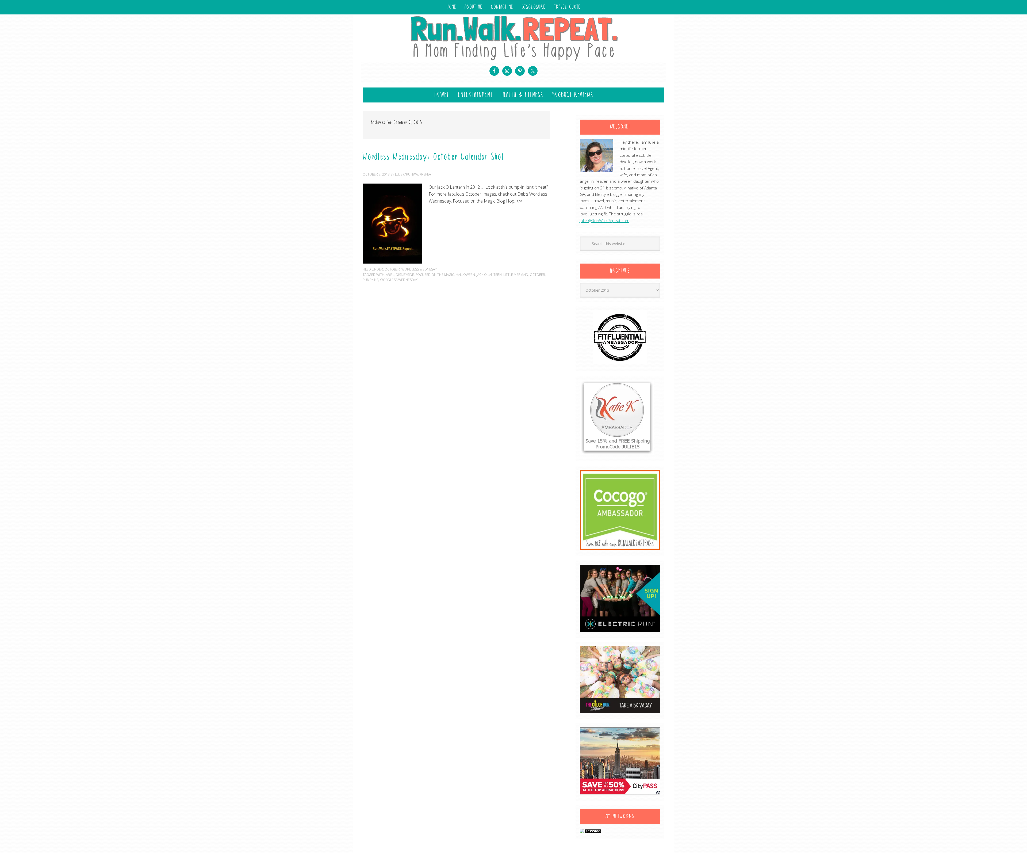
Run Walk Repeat (513, 37)
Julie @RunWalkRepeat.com (604, 220)
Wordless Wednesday (399, 279)
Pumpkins (370, 279)
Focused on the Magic (435, 274)
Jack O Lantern (489, 274)
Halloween (465, 274)
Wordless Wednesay (419, 269)
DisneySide (405, 274)
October (392, 269)
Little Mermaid (515, 274)
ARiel (390, 274)
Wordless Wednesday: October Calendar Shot (433, 157)
